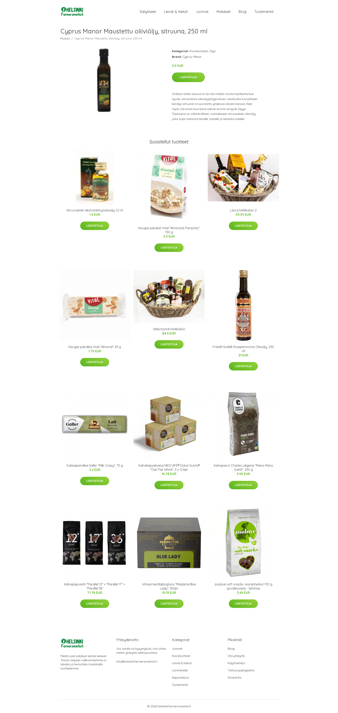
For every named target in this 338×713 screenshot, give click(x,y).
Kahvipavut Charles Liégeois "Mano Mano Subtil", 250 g (243, 467)
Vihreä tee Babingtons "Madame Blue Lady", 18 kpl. (169, 586)
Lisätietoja (188, 77)
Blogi (242, 11)
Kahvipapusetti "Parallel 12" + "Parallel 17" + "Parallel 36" (94, 586)
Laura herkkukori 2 (243, 210)
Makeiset (223, 11)
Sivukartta (234, 677)
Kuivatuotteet (199, 51)
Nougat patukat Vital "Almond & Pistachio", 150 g (169, 230)
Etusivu (65, 38)
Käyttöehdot (236, 663)
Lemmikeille (180, 670)
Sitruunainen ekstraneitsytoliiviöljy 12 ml (95, 210)
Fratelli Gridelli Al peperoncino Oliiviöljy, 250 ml (243, 349)
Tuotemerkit (264, 11)
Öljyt (212, 51)
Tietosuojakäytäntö (241, 670)
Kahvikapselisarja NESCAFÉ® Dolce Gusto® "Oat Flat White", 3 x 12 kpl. (169, 467)
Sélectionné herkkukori (169, 329)
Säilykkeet (148, 11)
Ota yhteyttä (236, 656)
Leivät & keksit (176, 11)
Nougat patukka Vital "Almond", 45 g (94, 347)
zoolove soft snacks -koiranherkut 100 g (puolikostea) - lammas (243, 586)
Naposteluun (180, 677)
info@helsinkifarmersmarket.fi (136, 661)
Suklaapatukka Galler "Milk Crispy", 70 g (95, 465)
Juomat (202, 11)
